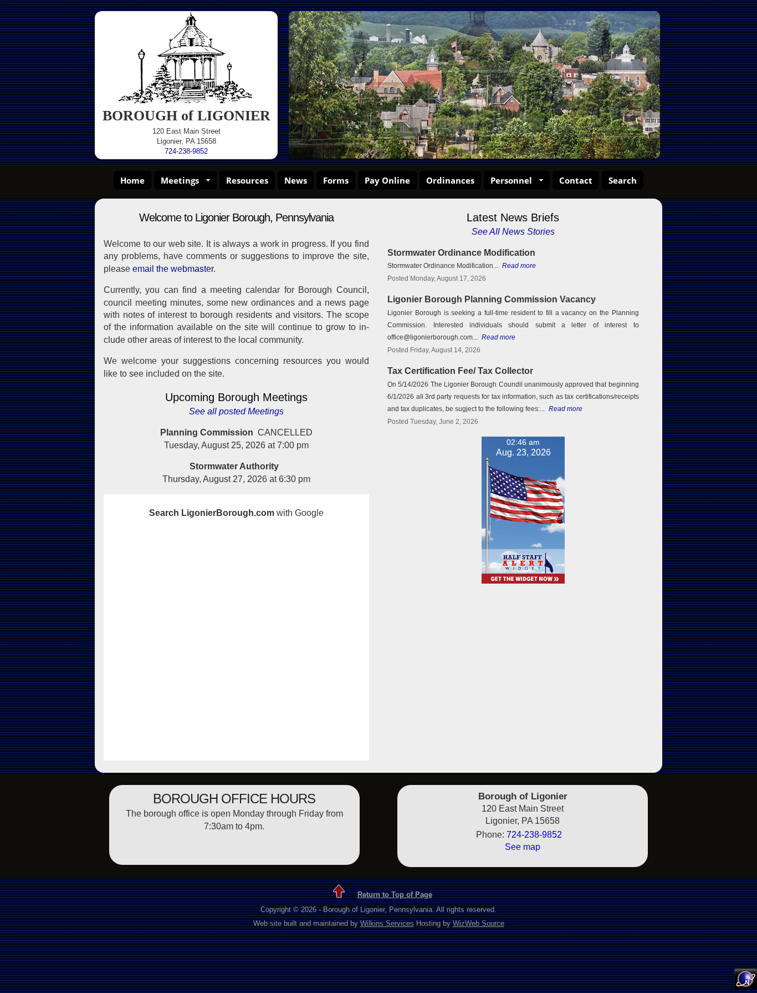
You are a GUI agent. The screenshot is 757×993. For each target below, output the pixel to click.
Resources (247, 180)
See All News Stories (513, 231)
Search (622, 180)
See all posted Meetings (236, 411)
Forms (336, 180)
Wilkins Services (387, 923)
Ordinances (450, 180)
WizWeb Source (478, 923)
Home (132, 180)
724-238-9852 (186, 151)
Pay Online (387, 180)
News (295, 180)
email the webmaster (172, 268)
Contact (575, 180)
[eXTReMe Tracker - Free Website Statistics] (745, 986)
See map (522, 847)
